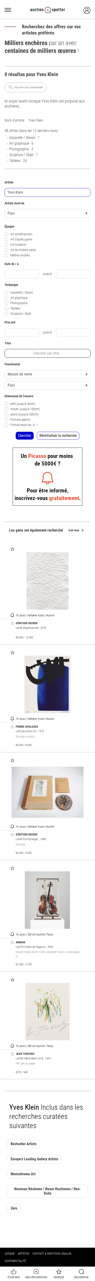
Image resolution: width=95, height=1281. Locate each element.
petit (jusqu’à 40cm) (22, 404)
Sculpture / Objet (20, 314)
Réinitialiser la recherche (58, 435)
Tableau (15, 308)
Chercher (24, 435)
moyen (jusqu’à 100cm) (25, 409)
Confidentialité (15, 1261)
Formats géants (20, 420)
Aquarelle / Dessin (21, 293)
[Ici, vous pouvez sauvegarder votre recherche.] (12, 623)
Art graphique (18, 298)
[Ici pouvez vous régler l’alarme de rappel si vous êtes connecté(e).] (12, 615)
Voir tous (76, 531)
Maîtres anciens (20, 255)
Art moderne (18, 245)
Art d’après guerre (21, 239)
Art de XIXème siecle (23, 250)
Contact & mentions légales (52, 1253)
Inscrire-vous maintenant (25, 87)
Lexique (10, 1253)
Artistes (23, 1253)
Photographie (18, 303)
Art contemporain (21, 234)
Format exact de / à (24, 425)
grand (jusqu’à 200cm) (24, 414)
